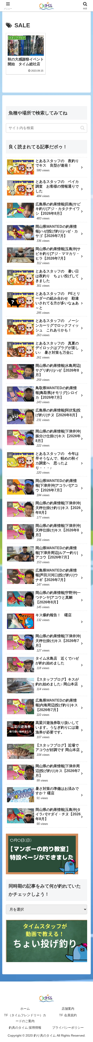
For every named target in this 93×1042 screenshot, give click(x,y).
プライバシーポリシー (68, 1027)
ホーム (25, 1008)
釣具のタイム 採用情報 (25, 1027)
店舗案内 (68, 1008)
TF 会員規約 (68, 1015)
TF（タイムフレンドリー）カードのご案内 (25, 1018)
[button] (82, 127)
